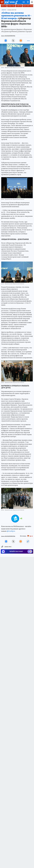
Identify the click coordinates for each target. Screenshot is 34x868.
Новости (3, 5)
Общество (4, 9)
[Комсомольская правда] (10, 2)
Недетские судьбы (28, 5)
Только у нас (11, 5)
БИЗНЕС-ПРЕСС (8, 546)
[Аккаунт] (32, 2)
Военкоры (19, 5)
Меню (2, 2)
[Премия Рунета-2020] (16, 2)
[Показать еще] (28, 40)
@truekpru (11, 531)
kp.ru (31, 536)
